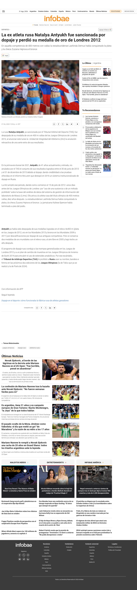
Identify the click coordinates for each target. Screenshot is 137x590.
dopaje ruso (22, 348)
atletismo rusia (35, 348)
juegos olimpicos (8, 348)
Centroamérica (82, 11)
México (68, 11)
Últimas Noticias (101, 11)
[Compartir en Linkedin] (67, 124)
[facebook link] (19, 555)
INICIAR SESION (129, 11)
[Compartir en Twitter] (63, 124)
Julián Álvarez (77, 25)
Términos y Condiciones (114, 547)
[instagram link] (27, 555)
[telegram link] (23, 559)
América (46, 547)
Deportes (5, 30)
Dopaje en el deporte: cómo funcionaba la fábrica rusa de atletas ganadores (35, 300)
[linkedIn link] (27, 559)
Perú (74, 11)
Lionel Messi (68, 25)
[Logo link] (57, 18)
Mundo (91, 11)
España (61, 11)
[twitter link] (23, 555)
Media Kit (92, 562)
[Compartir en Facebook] (58, 124)
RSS (46, 571)
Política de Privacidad (114, 550)
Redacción (69, 547)
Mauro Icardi (53, 25)
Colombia (53, 11)
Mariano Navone (44, 25)
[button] (3, 11)
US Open (61, 25)
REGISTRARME (115, 11)
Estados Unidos (43, 11)
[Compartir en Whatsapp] (54, 124)
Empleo (69, 550)
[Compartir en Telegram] (71, 124)
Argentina (33, 11)
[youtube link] (19, 559)
